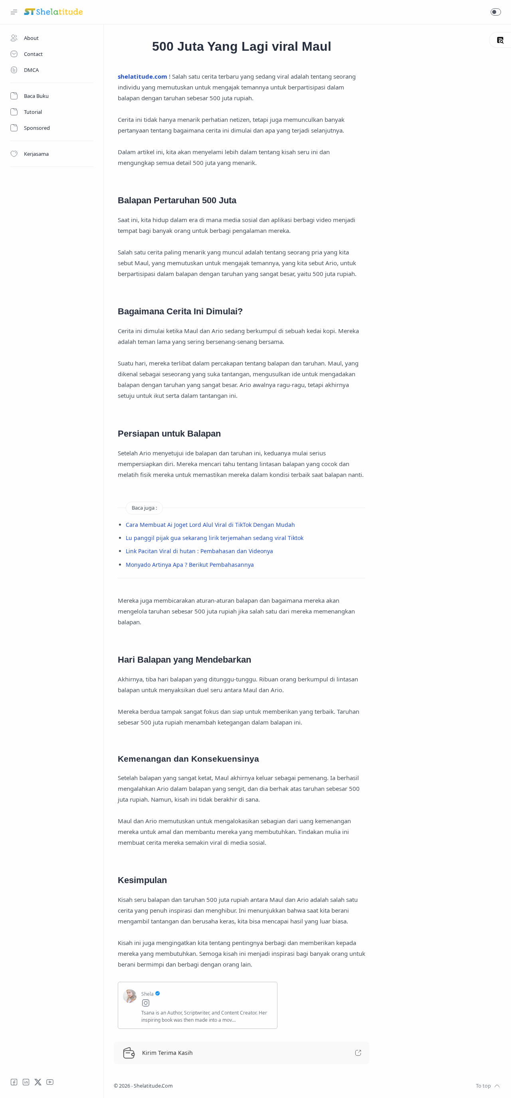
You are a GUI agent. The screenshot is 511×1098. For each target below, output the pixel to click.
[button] (496, 12)
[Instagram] (206, 1004)
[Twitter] (38, 1082)
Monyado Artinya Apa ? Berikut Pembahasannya (190, 564)
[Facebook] (14, 1082)
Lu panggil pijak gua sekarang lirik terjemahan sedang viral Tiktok (214, 538)
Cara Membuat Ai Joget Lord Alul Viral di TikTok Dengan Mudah (210, 524)
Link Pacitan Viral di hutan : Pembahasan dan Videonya (199, 551)
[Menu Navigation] (14, 12)
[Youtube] (50, 1082)
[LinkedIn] (26, 1082)
